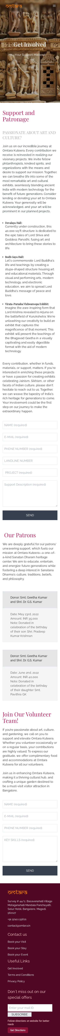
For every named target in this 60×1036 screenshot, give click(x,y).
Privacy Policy (16, 981)
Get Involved (15, 968)
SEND (30, 515)
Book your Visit (17, 941)
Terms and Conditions (21, 974)
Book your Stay (17, 948)
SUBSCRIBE (20, 1014)
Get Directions (17, 1030)
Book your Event (18, 954)
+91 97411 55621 (17, 919)
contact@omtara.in (19, 925)
